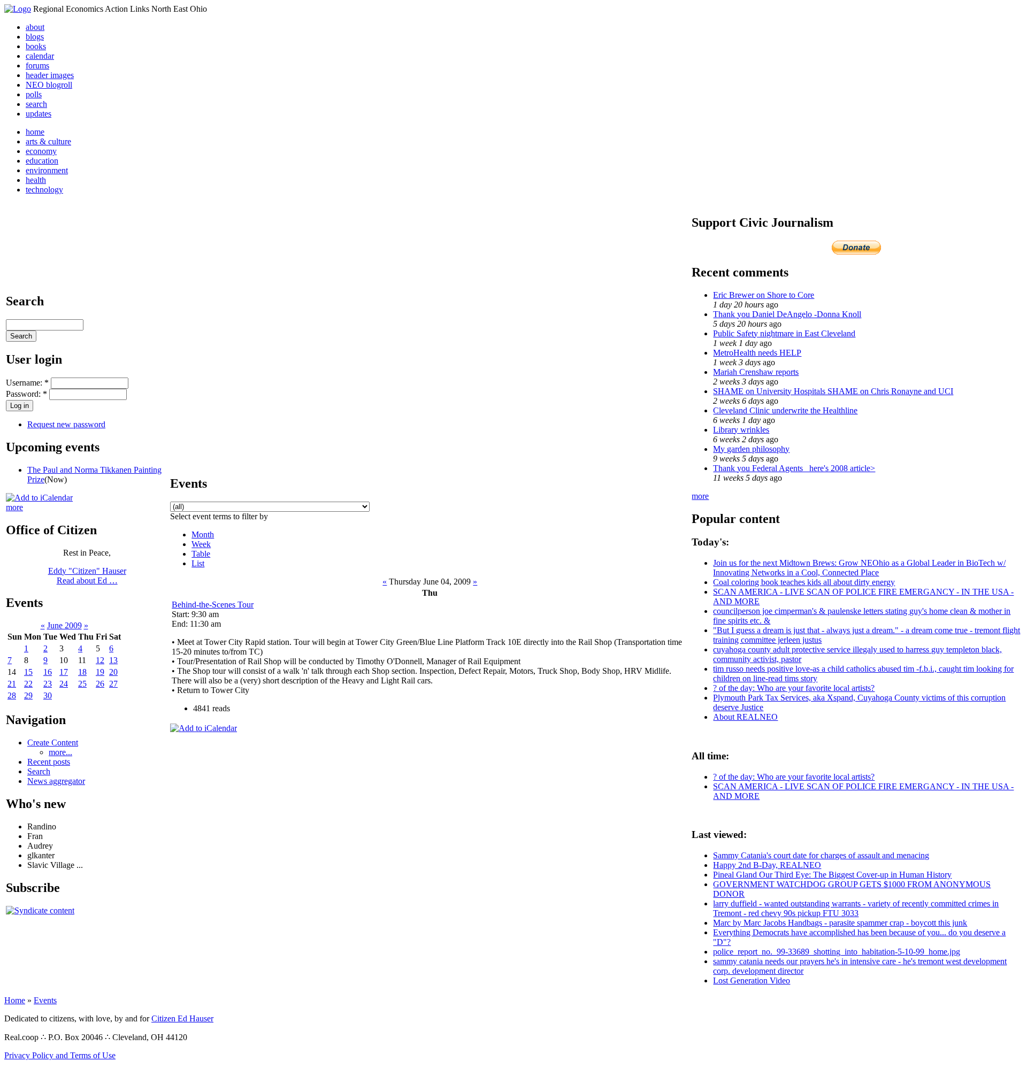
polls (34, 94)
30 (47, 695)
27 (113, 683)
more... (60, 752)
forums (37, 65)
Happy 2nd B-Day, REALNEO (767, 865)
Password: (26, 393)
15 (28, 671)
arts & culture (48, 141)
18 (82, 671)
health (36, 179)
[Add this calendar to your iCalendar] (39, 497)
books (36, 46)
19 (100, 671)
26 (100, 683)
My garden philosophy (751, 448)
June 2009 (64, 625)
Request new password (66, 424)
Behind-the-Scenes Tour (213, 604)
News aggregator (56, 781)
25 (82, 683)
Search (38, 771)
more (14, 507)
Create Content (52, 742)
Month (202, 534)
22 (28, 683)
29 (28, 695)
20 (113, 671)
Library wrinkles (741, 429)
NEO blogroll (49, 84)
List (197, 563)
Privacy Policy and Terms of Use (60, 1055)
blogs (35, 36)
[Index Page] (17, 8)
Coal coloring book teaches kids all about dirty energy (804, 582)
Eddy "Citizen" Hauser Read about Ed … (87, 575)
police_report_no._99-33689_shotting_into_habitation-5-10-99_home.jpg (836, 951)
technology (44, 189)
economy (41, 151)
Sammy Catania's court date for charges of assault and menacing (821, 855)
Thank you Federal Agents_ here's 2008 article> (794, 468)
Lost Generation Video (751, 980)
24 (63, 683)
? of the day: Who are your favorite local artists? (794, 688)
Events (45, 1000)
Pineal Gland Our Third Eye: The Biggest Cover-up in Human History (832, 874)
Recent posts (48, 761)
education (42, 160)
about (35, 27)
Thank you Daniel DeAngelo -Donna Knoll (787, 314)
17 (63, 671)
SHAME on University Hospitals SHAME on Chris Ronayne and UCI (833, 391)
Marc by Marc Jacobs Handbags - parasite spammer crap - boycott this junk (840, 922)
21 (11, 683)
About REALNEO (745, 716)
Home (14, 1000)
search (36, 104)
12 (100, 660)
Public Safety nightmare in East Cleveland (784, 333)
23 (47, 683)
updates (38, 113)
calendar (40, 55)
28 (11, 695)
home (35, 131)
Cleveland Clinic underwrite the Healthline (785, 410)
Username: (27, 382)
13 (113, 660)
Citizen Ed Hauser (182, 1018)
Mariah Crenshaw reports (756, 371)
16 (47, 671)
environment (47, 170)
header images (50, 75)
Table (200, 553)
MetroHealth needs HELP (757, 352)
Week (201, 544)
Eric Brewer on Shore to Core (763, 294)
